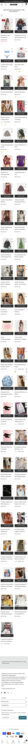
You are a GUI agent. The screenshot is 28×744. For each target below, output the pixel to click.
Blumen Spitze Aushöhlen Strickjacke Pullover (7, 365)
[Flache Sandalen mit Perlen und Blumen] (21, 106)
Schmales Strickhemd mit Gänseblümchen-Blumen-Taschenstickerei (20, 585)
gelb (17, 481)
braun (7, 564)
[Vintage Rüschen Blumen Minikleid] (7, 188)
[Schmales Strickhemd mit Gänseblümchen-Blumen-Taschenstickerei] (21, 573)
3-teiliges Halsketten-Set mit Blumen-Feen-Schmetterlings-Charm (6, 503)
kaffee (1, 234)
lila (15, 124)
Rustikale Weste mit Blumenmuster (5, 530)
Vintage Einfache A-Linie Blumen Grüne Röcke (20, 557)
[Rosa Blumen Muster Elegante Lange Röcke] (21, 518)
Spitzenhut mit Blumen (20, 92)
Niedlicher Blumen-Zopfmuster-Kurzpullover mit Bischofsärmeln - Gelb (7, 613)
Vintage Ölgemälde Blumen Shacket (7, 146)
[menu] (1, 4)
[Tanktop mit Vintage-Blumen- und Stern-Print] (21, 271)
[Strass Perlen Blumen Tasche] (21, 53)
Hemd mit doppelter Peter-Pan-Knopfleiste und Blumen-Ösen (21, 613)
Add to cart (21, 141)
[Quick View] (12, 22)
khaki (15, 97)
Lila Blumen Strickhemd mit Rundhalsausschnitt (20, 475)
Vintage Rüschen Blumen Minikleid (6, 200)
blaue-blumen (3, 536)
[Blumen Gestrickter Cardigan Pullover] (7, 106)
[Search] (6, 4)
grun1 (3, 72)
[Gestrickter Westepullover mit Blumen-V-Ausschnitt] (7, 545)
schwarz (17, 72)
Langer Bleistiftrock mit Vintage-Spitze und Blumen (20, 421)
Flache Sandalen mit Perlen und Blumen (21, 118)
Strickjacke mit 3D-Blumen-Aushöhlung (5, 283)
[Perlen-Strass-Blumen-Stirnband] (21, 298)
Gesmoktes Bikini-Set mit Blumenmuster (6, 65)
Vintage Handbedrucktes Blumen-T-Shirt (6, 228)
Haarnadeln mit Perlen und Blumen (21, 393)
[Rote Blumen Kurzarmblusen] (7, 298)
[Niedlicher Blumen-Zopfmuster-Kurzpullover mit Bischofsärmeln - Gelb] (7, 600)
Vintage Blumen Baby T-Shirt (20, 173)
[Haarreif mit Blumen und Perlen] (21, 133)
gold (19, 72)
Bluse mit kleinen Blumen (7, 92)
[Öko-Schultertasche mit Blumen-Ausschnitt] (21, 243)
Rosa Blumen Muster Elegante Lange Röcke (20, 530)
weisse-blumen (1, 536)
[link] (7, 742)
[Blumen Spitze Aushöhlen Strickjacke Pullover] (7, 353)
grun (7, 72)
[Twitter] (11, 693)
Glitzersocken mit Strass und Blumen (6, 420)
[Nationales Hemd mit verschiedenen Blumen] (21, 188)
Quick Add (7, 31)
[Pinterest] (2, 693)
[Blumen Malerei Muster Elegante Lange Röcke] (7, 463)
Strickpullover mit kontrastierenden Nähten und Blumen (6, 393)
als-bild (1, 481)
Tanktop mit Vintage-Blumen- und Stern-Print (20, 283)
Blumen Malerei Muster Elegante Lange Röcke (6, 475)
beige (19, 97)
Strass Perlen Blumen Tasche (19, 65)
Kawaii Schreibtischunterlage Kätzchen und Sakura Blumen (6, 338)
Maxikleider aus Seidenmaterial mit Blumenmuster (5, 173)
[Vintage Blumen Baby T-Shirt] (21, 161)
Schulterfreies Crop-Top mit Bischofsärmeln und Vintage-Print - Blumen (20, 36)
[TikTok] (5, 693)
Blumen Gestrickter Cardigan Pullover (5, 118)
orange (15, 372)
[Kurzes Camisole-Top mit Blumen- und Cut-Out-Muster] (21, 490)
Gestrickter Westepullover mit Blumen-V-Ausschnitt (6, 557)
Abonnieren (22, 717)
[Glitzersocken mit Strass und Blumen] (7, 408)
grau (15, 289)
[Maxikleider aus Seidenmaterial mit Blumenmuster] (7, 161)
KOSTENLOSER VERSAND (18, 1)
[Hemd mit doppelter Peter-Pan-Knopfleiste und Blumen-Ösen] (21, 600)
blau (1, 72)
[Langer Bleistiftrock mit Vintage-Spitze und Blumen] (21, 408)
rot (1, 207)
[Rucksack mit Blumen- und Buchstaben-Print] (7, 243)
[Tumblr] (8, 693)
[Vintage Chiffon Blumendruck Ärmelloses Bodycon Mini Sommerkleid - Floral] (21, 326)
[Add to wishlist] (12, 20)
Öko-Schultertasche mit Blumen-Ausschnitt (20, 255)
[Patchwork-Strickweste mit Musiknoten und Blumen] (7, 573)
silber (1, 509)
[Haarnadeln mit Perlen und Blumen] (21, 381)
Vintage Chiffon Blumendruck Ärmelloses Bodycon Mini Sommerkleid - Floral (20, 338)
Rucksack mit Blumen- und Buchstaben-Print (6, 255)
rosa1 (5, 72)
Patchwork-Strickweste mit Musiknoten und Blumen (7, 585)
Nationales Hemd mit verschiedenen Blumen (20, 200)
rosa (17, 97)
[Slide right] (25, 662)
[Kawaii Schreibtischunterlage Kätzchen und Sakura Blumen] (7, 326)
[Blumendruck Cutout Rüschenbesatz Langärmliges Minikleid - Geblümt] (7, 24)
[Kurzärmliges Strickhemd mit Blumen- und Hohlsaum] (21, 435)
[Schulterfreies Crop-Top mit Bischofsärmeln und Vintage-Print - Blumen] (21, 24)
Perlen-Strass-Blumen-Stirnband (20, 310)
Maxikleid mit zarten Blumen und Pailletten (20, 228)
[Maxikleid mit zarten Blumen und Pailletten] (21, 216)
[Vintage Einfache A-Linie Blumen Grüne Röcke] (21, 545)
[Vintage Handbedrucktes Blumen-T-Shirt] (7, 216)
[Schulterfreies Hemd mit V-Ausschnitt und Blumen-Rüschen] (7, 628)
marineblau (5, 426)
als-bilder (1, 317)
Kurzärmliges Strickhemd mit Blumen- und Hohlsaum (20, 448)
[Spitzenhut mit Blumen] (21, 81)
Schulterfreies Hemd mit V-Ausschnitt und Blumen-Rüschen (7, 640)
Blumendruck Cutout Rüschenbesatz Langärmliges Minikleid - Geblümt (6, 36)
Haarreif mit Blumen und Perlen (20, 146)
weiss (1, 289)
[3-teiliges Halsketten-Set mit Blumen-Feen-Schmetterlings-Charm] (7, 490)
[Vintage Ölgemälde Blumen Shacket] (7, 133)
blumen (1, 44)
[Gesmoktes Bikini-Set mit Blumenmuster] (7, 53)
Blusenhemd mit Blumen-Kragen (20, 365)
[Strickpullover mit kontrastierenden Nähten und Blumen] (7, 381)
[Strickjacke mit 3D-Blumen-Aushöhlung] (7, 271)
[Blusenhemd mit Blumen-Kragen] (21, 353)
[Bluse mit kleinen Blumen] (7, 81)
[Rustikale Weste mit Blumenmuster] (7, 518)
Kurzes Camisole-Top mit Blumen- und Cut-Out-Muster (20, 503)
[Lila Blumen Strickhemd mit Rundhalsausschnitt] (21, 463)
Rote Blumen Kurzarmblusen (4, 310)
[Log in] (22, 4)
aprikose (1, 372)
